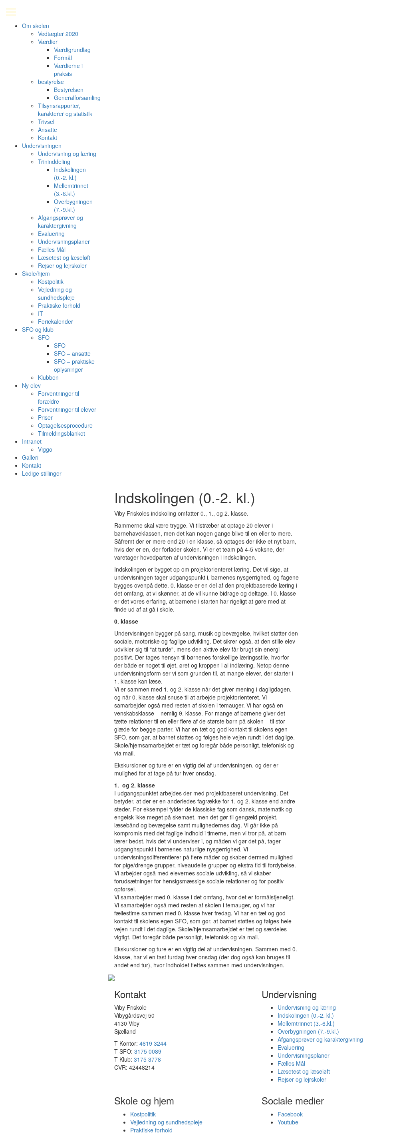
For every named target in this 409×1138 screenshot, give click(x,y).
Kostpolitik (51, 281)
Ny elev (31, 385)
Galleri (30, 457)
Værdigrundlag (72, 50)
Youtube (288, 1122)
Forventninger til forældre (58, 397)
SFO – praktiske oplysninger (74, 365)
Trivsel (46, 122)
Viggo (45, 449)
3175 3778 (147, 1059)
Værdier (48, 42)
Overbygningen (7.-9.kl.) (73, 205)
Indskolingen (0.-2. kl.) (70, 173)
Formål (63, 58)
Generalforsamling (77, 98)
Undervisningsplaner (64, 241)
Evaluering (51, 233)
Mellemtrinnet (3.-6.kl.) (71, 189)
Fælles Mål (52, 249)
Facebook (290, 1114)
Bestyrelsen (68, 90)
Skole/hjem (36, 273)
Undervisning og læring (67, 153)
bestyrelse (51, 82)
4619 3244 (153, 1043)
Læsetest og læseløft (64, 257)
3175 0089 (147, 1051)
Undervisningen (42, 145)
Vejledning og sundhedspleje (56, 293)
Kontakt (47, 138)
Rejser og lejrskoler (62, 265)
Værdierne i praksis (68, 70)
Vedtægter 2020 (58, 34)
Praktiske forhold (59, 305)
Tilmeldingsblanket (61, 433)
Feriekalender (55, 321)
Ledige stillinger (42, 473)
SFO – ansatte (72, 353)
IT (40, 313)
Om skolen (35, 26)
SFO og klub (38, 329)
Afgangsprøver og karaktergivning (60, 221)
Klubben (48, 377)
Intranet (32, 441)
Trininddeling (54, 161)
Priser (45, 417)
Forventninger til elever (67, 409)
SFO (44, 337)
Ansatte (47, 130)
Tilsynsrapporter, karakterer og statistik (65, 110)
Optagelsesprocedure (65, 425)
